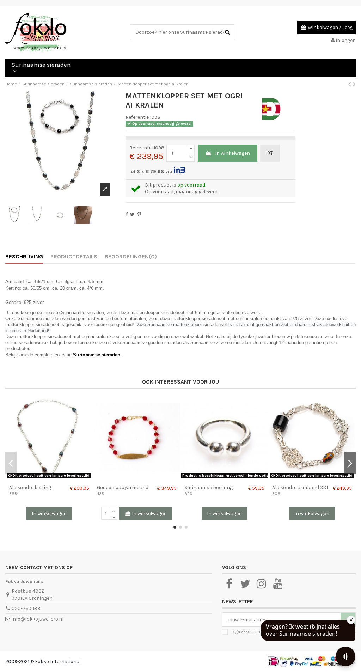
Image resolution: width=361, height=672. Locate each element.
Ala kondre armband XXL (300, 487)
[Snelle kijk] (54, 479)
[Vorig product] (350, 84)
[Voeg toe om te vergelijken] (270, 153)
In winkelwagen (232, 153)
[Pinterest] (139, 215)
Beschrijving (24, 256)
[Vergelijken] (44, 479)
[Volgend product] (354, 84)
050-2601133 (26, 608)
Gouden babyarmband (122, 487)
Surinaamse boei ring (208, 487)
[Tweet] (132, 215)
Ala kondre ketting (30, 487)
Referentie (137, 117)
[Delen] (127, 215)
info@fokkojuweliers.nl (37, 619)
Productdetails (73, 256)
